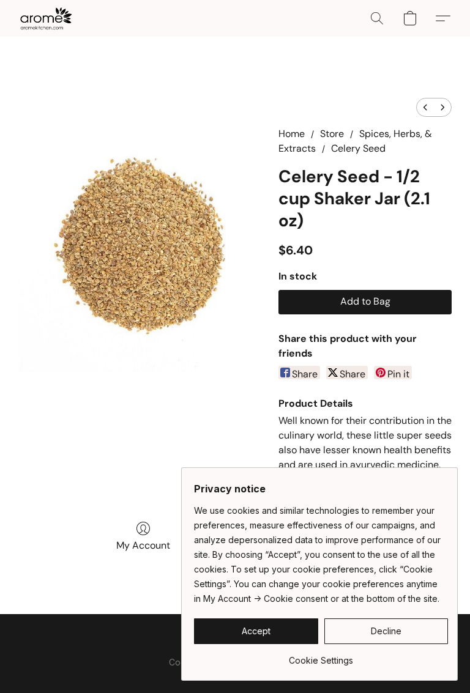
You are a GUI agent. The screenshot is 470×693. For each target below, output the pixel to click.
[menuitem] (425, 107)
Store (332, 133)
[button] (46, 18)
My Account (143, 545)
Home (291, 133)
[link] (321, 656)
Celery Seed (358, 148)
